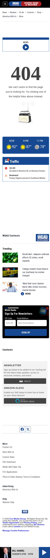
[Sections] (5, 4)
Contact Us (7, 447)
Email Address (22, 318)
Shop (39, 12)
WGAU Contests (11, 235)
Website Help (8, 502)
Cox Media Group (17, 519)
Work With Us (8, 452)
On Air (21, 12)
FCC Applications (9, 472)
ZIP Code (8, 318)
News (4, 12)
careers (17, 526)
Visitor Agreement (10, 522)
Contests (30, 12)
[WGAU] (25, 4)
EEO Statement (9, 462)
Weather (13, 12)
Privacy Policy (30, 522)
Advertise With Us (9, 16)
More (21, 16)
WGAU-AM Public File (11, 467)
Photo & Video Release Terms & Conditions (21, 477)
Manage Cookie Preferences (15, 530)
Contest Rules (8, 457)
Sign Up (26, 332)
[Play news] (26, 47)
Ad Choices (38, 524)
